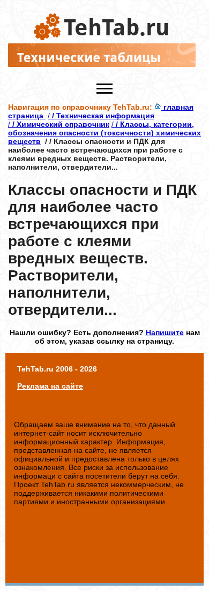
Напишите (165, 332)
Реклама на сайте (50, 386)
